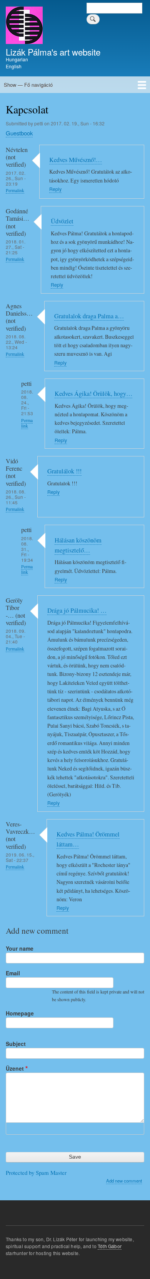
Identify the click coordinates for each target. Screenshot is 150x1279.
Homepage (20, 1013)
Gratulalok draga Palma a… (89, 316)
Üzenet (15, 1068)
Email (13, 973)
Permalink (15, 190)
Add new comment (124, 1181)
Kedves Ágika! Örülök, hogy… (93, 393)
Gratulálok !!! (64, 471)
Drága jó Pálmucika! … (77, 610)
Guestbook (19, 133)
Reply (55, 189)
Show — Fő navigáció (28, 84)
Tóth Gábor (110, 1246)
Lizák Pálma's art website (53, 52)
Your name (19, 948)
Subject (16, 1044)
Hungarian (17, 59)
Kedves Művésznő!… (75, 159)
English (14, 66)
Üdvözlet (62, 221)
